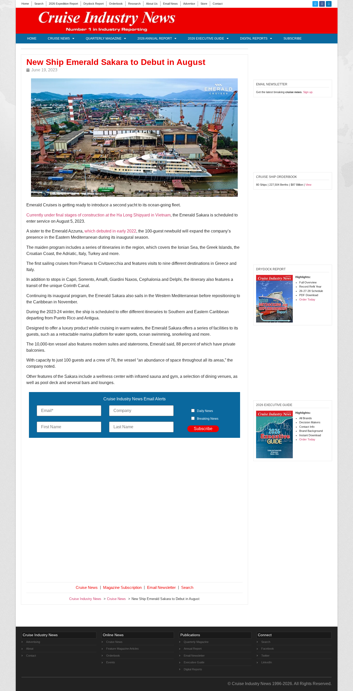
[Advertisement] (134, 511)
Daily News (205, 411)
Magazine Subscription (122, 587)
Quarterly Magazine (103, 38)
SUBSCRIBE (292, 38)
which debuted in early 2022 (110, 231)
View (308, 184)
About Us (152, 3)
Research (134, 3)
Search (38, 3)
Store (204, 3)
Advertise (189, 3)
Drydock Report (93, 3)
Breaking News (207, 418)
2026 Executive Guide (206, 38)
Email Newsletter (161, 587)
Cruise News (59, 38)
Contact (217, 3)
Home (25, 3)
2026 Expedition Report (63, 3)
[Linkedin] (329, 4)
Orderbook (116, 3)
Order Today (307, 299)
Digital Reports (253, 38)
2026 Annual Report (154, 38)
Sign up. (308, 92)
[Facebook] (322, 4)
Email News (170, 3)
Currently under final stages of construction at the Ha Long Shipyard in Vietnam (98, 215)
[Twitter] (315, 4)
